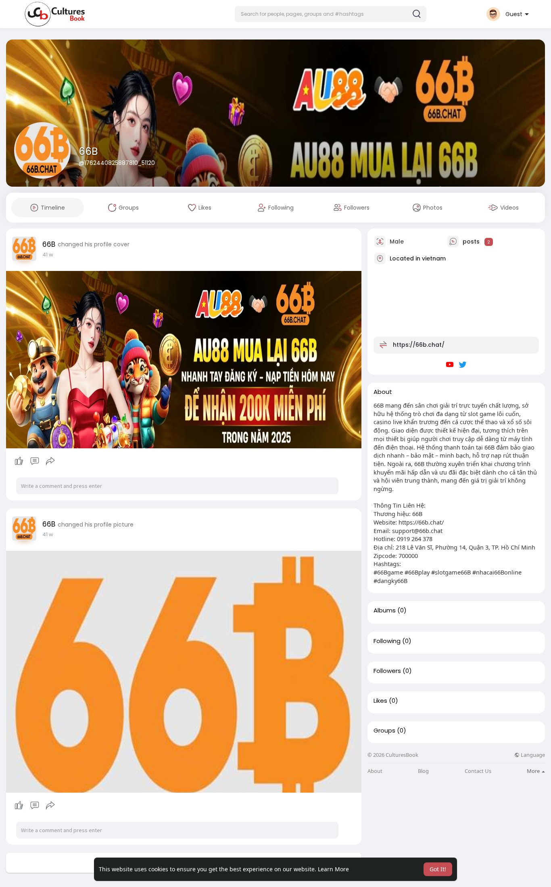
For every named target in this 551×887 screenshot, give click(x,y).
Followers (387, 671)
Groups (384, 730)
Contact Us (478, 771)
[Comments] (35, 461)
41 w (47, 254)
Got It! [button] (438, 869)
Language (532, 755)
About (374, 771)
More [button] (534, 771)
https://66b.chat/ (419, 345)
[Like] (34, 461)
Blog (423, 771)
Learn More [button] (333, 869)
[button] (330, 14)
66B (88, 151)
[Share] (50, 461)
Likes (380, 701)
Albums (385, 610)
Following (387, 641)
